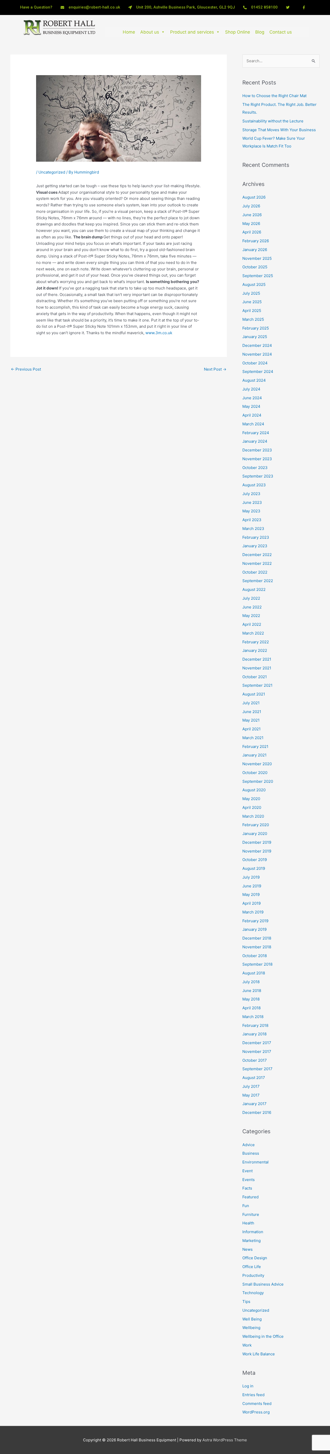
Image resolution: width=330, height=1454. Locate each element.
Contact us (280, 32)
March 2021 (252, 737)
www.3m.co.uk (158, 332)
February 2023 (255, 537)
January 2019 (254, 929)
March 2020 (253, 816)
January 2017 (254, 1103)
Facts (247, 1188)
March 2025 (253, 319)
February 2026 (255, 240)
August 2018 (253, 973)
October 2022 (254, 572)
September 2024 (257, 371)
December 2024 (257, 345)
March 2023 (253, 528)
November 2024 (257, 354)
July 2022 (251, 598)
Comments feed (256, 1403)
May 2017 (251, 1095)
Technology (253, 1292)
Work (247, 1345)
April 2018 (251, 1007)
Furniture (250, 1214)
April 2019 (251, 903)
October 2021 (254, 676)
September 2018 (257, 964)
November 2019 (256, 851)
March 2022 (253, 633)
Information (252, 1231)
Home (129, 32)
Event (247, 1170)
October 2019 (254, 859)
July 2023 (251, 493)
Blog (259, 32)
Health (248, 1223)
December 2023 (257, 450)
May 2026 (251, 223)
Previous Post (26, 369)
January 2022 (254, 650)
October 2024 (255, 363)
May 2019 (251, 894)
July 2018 (251, 981)
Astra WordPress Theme (224, 1439)
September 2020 (257, 781)
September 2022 (257, 580)
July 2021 (251, 702)
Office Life (251, 1266)
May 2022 (251, 615)
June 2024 (252, 397)
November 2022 (257, 563)
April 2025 (251, 310)
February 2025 (255, 328)
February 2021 (255, 746)
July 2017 (251, 1086)
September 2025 (257, 275)
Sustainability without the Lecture (272, 121)
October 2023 (255, 467)
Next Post (215, 369)
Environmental (255, 1162)
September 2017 (257, 1068)
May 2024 (251, 406)
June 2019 (251, 886)
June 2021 (251, 711)
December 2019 (256, 842)
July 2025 (251, 293)
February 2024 (255, 432)
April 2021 (251, 728)
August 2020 (254, 789)
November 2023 (257, 458)
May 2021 (251, 720)
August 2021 (253, 694)
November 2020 (257, 763)
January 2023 (254, 545)
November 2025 (257, 258)
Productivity (253, 1275)
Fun (245, 1205)
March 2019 (252, 912)
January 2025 (254, 336)
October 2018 (254, 955)
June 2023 (252, 502)
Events (248, 1179)
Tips (246, 1301)
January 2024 (254, 441)
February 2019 (255, 920)
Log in (247, 1385)
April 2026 (251, 232)
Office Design (254, 1257)
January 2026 (254, 249)
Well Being (252, 1319)
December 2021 (256, 659)
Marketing (251, 1240)
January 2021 (254, 755)
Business (250, 1153)
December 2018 (256, 938)
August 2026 (254, 197)
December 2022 (257, 554)
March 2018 (252, 1016)
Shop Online (237, 32)
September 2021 (257, 685)
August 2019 (253, 868)
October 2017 (254, 1060)
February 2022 (255, 641)
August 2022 (254, 589)
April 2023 (251, 519)
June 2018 (251, 990)
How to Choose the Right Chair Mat (274, 95)
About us (149, 32)
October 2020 (254, 772)
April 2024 (251, 415)
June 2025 (252, 301)
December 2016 (256, 1112)
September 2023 (257, 476)
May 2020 (251, 798)
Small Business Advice (263, 1284)
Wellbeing (251, 1327)
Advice (248, 1144)
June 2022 (252, 607)
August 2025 (254, 284)
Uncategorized (51, 172)
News (247, 1249)
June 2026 (252, 214)
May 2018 (251, 999)
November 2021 (256, 668)
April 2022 (251, 624)
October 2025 (254, 266)
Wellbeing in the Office (263, 1336)
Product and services (192, 32)
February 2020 (255, 824)
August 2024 (254, 380)
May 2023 (251, 511)
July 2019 (251, 877)
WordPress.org (256, 1412)
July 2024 (251, 389)
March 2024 (253, 423)
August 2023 (254, 484)
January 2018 (254, 1033)
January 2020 (254, 833)
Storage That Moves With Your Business (279, 129)
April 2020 (251, 807)
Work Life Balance (258, 1353)
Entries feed (253, 1394)
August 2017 (253, 1077)
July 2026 (251, 206)
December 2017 (256, 1042)
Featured (250, 1196)
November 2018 (256, 946)
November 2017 (256, 1051)
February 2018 (255, 1025)
